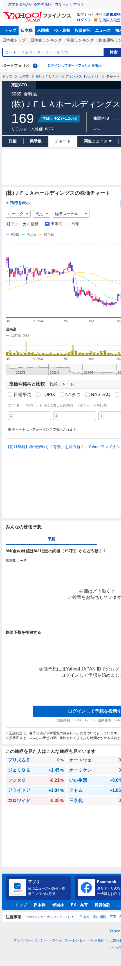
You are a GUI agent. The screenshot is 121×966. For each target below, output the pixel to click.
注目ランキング (80, 40)
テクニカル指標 (25, 224)
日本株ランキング (46, 40)
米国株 (43, 30)
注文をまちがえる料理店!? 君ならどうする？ (46, 4)
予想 (51, 539)
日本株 (27, 30)
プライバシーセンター (69, 940)
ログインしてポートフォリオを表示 (75, 65)
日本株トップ (14, 40)
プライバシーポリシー (30, 940)
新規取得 (113, 14)
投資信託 (83, 30)
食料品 (30, 94)
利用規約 (97, 940)
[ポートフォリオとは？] (35, 66)
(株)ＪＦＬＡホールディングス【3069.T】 (68, 76)
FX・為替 (61, 30)
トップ (10, 30)
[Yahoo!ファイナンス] (38, 14)
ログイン (84, 20)
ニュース (103, 30)
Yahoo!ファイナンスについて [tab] (48, 917)
